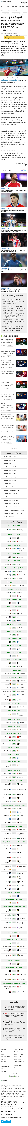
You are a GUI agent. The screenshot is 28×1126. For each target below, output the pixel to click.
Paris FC (21, 620)
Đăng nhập (24, 2)
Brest (20, 610)
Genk (20, 603)
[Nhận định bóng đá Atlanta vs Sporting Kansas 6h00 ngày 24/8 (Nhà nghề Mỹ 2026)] (21, 341)
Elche (8, 557)
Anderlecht (21, 971)
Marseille (7, 722)
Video (2, 1054)
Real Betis (6, 729)
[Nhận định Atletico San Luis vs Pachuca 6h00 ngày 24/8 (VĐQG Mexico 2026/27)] (21, 384)
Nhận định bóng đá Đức (9, 480)
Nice (8, 613)
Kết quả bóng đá (16, 13)
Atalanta (7, 538)
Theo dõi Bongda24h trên (11, 35)
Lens (8, 757)
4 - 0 (14, 722)
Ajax (20, 857)
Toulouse (7, 617)
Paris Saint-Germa (21, 549)
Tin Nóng (3, 1051)
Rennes (7, 548)
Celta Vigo (21, 585)
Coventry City (22, 680)
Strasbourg (21, 722)
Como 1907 (21, 777)
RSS (2, 1108)
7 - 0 (14, 801)
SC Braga (7, 918)
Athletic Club (22, 706)
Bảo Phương (21, 163)
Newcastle (6, 578)
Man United (21, 684)
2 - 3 (14, 848)
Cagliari (20, 596)
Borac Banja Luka (21, 861)
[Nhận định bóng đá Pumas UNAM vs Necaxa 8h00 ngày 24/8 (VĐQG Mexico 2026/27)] (21, 374)
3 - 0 (14, 680)
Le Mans (7, 610)
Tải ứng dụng (14, 1073)
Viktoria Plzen (22, 829)
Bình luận (3, 1061)
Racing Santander (21, 530)
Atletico (7, 649)
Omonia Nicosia (22, 838)
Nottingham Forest (6, 695)
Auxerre (20, 757)
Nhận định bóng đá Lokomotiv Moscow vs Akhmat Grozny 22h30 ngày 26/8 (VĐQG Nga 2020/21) (14, 308)
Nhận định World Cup (9, 486)
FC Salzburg (21, 979)
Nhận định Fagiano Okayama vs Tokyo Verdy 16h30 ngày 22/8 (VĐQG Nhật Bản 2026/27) (15, 1030)
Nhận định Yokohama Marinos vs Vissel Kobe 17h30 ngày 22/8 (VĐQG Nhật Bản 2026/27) (15, 1008)
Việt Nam (21, 6)
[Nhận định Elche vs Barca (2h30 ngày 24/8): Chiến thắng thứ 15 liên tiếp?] (21, 428)
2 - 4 (14, 857)
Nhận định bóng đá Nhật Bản (11, 503)
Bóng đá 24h (5, 13)
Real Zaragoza (6, 706)
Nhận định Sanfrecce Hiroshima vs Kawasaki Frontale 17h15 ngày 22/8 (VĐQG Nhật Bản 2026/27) (15, 1015)
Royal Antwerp (6, 603)
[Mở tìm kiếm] (24, 4)
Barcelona (9, 431)
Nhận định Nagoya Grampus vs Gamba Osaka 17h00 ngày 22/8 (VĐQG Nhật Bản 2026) (15, 1022)
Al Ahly (20, 936)
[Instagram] (18, 1108)
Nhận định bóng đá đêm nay (10, 80)
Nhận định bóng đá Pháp (9, 470)
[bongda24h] (2, 6)
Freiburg (9, 356)
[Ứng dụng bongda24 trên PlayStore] (11, 1076)
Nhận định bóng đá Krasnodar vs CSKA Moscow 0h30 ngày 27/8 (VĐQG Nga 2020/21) (13, 315)
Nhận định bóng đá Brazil (10, 493)
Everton (7, 687)
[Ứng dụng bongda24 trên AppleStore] (16, 1076)
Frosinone (7, 663)
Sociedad (21, 729)
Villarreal (21, 649)
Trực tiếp (3, 1059)
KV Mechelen (22, 765)
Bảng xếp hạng (17, 1067)
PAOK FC (7, 822)
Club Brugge (6, 673)
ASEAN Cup (14, 6)
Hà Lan (8, 410)
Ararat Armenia (22, 789)
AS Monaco (21, 656)
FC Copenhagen (22, 991)
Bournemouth (22, 574)
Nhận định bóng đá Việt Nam (11, 466)
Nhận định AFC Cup (8, 516)
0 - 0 (14, 794)
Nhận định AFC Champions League (12, 513)
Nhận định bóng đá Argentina (11, 496)
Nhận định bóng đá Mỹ (9, 483)
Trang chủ (3, 1049)
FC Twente (6, 845)
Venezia (7, 666)
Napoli (20, 592)
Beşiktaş (7, 784)
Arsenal (7, 680)
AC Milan (21, 541)
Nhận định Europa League (10, 476)
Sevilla (20, 750)
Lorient (20, 613)
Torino (7, 541)
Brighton (7, 571)
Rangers (7, 888)
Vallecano (7, 896)
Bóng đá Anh (17, 1051)
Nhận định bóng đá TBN (9, 460)
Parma (7, 596)
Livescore (3, 1071)
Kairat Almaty (6, 971)
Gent (8, 873)
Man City (9, 442)
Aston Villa (9, 367)
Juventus (9, 421)
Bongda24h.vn (17, 1117)
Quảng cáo (12, 1111)
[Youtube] (21, 1108)
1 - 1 (14, 789)
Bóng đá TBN (17, 1056)
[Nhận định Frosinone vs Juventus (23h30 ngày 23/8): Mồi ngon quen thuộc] (21, 417)
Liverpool (21, 578)
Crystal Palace (22, 687)
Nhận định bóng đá (6, 1064)
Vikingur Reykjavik (7, 861)
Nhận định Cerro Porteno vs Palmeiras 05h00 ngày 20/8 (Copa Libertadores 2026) (14, 1037)
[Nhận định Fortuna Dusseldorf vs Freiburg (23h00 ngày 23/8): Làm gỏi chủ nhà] (21, 352)
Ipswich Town (6, 691)
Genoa (7, 592)
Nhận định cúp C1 (8, 463)
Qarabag (21, 845)
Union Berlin (10, 399)
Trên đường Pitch (5, 1056)
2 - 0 (14, 714)
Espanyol (7, 627)
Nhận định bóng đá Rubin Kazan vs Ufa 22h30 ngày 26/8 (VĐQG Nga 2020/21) (14, 321)
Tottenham (21, 699)
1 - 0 (14, 729)
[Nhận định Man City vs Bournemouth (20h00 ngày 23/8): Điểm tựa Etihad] (21, 438)
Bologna (7, 564)
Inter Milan (6, 773)
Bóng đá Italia (17, 1059)
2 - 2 (14, 852)
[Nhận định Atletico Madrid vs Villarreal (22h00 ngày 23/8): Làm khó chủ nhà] (21, 363)
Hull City (7, 684)
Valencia (7, 585)
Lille (20, 634)
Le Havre (7, 656)
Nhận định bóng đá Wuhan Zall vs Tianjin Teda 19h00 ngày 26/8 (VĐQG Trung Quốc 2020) (13, 328)
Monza (20, 773)
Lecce (20, 666)
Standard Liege (5, 714)
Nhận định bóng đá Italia (9, 473)
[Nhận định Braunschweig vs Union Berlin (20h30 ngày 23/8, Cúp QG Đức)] (21, 395)
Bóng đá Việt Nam (18, 1049)
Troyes (7, 620)
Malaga (20, 963)
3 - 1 (14, 706)
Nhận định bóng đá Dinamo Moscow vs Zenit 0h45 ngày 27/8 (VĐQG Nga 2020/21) (13, 301)
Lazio (20, 564)
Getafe (7, 529)
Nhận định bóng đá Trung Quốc (11, 506)
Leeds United (22, 694)
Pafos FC (21, 915)
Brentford (7, 699)
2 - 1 (14, 876)
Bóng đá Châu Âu (18, 1054)
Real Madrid (21, 627)
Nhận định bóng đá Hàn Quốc (11, 500)
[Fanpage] (15, 1108)
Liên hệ (5, 1111)
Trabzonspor (6, 798)
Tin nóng (7, 6)
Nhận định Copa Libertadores (11, 490)
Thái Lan (7, 736)
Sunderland (21, 691)
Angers (7, 634)
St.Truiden (6, 838)
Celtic (8, 943)
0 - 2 (14, 986)
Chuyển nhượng (5, 1066)
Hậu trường (4, 1068)
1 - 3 (14, 861)
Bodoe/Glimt (21, 946)
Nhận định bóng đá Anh (9, 456)
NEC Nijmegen (5, 946)
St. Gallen (21, 815)
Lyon (20, 617)
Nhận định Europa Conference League (13, 510)
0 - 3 (14, 971)
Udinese (7, 777)
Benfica (7, 903)
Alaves (20, 896)
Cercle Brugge (22, 673)
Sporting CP (10, 345)
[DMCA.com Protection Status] (6, 1122)
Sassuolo (21, 538)
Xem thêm (14, 448)
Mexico (9, 378)
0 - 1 (14, 798)
